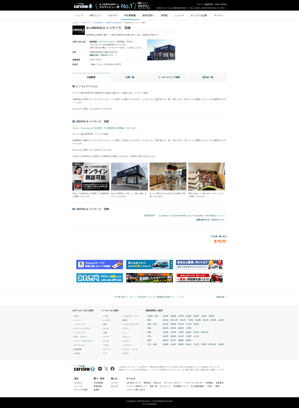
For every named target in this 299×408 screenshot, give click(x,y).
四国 (149, 340)
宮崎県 (204, 344)
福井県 (196, 324)
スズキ (106, 345)
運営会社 (147, 383)
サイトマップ (165, 386)
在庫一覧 (130, 77)
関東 (149, 320)
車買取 (164, 15)
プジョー (126, 341)
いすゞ (106, 353)
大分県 (196, 344)
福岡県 (165, 344)
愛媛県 (181, 340)
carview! (75, 22)
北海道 (165, 316)
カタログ (112, 15)
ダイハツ (107, 349)
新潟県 (165, 324)
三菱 (105, 333)
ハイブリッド (79, 333)
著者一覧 (153, 386)
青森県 (173, 316)
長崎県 (181, 344)
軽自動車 (77, 349)
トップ (79, 15)
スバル (106, 341)
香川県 (173, 340)
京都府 (181, 332)
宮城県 (188, 316)
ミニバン (77, 320)
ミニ (124, 333)
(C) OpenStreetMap (178, 216)
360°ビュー (95, 15)
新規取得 (209, 4)
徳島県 (165, 340)
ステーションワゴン (82, 328)
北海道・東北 (153, 316)
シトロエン (127, 345)
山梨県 (221, 320)
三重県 (188, 328)
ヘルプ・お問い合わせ (136, 390)
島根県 (173, 336)
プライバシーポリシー (173, 383)
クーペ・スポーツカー (83, 341)
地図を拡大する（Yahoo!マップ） (210, 220)
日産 (105, 324)
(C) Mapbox (164, 216)
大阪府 (165, 332)
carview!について (134, 383)
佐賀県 (173, 344)
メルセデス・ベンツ (131, 316)
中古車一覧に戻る (219, 236)
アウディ (126, 328)
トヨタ (106, 316)
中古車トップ (85, 22)
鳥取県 (165, 336)
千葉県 (190, 320)
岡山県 (181, 336)
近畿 (149, 332)
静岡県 (181, 328)
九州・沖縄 (152, 344)
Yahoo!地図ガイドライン (215, 216)
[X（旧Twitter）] (106, 368)
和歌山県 (205, 332)
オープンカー (79, 345)
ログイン (200, 4)
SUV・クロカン (80, 337)
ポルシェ (126, 337)
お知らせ (157, 383)
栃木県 (206, 320)
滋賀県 (188, 332)
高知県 (188, 340)
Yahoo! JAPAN (220, 4)
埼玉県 (183, 320)
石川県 (188, 324)
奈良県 (196, 332)
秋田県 (196, 316)
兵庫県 (173, 332)
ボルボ (125, 353)
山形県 (204, 316)
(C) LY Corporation (196, 216)
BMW (125, 320)
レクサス (107, 320)
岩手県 (181, 316)
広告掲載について (180, 386)
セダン (77, 316)
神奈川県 (174, 320)
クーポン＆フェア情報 (169, 77)
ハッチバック (79, 324)
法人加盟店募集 (197, 386)
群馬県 (213, 320)
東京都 (165, 320)
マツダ (106, 337)
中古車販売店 (98, 22)
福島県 (211, 316)
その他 (77, 353)
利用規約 (209, 383)
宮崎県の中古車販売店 (113, 22)
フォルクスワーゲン (131, 324)
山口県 (196, 336)
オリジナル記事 (199, 15)
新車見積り (148, 15)
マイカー (218, 15)
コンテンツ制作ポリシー (137, 386)
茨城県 (198, 320)
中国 (149, 336)
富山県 (181, 324)
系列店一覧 (207, 77)
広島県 (188, 336)
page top (220, 297)
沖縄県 (221, 344)
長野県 (173, 324)
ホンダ (106, 328)
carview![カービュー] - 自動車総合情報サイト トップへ (161, 297)
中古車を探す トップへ (124, 297)
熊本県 (188, 344)
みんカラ (115, 386)
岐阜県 (173, 328)
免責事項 (219, 383)
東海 (149, 328)
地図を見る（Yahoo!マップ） (102, 55)
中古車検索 (130, 15)
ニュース (179, 15)
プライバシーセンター (194, 383)
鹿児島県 (212, 344)
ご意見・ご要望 (212, 386)
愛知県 (165, 328)
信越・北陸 (152, 324)
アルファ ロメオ (130, 349)
